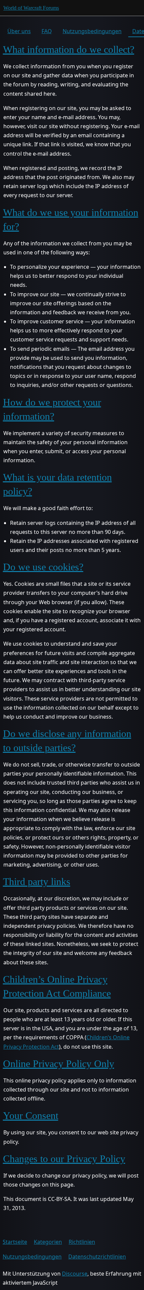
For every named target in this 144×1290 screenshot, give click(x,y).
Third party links (36, 881)
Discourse (74, 1273)
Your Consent (30, 1115)
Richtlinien (82, 1241)
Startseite (15, 1241)
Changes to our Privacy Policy (64, 1158)
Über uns (19, 31)
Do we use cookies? (43, 566)
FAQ (47, 31)
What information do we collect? (68, 49)
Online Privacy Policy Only (58, 1063)
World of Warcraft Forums (31, 8)
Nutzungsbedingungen (92, 31)
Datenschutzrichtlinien (97, 1256)
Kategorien (48, 1241)
